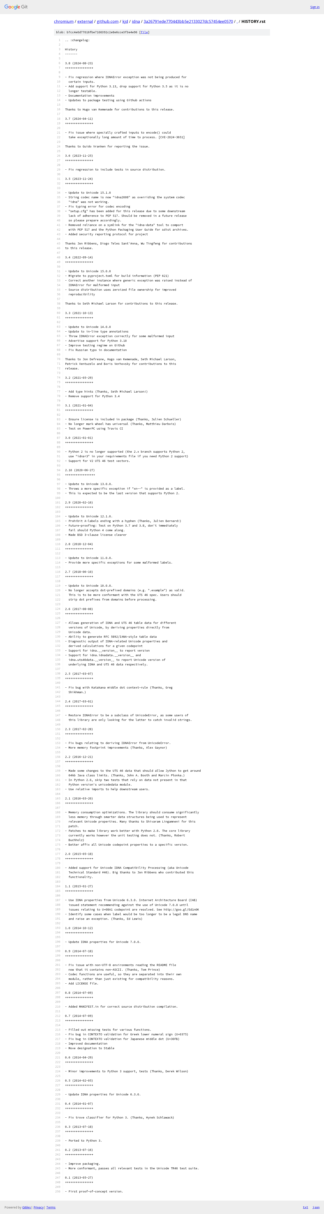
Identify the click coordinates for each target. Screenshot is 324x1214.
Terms (51, 1207)
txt (305, 1207)
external (85, 21)
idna (136, 21)
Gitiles (26, 1207)
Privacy (39, 1207)
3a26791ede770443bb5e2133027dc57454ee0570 (188, 21)
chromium (64, 21)
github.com (108, 21)
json (316, 1207)
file (144, 32)
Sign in (315, 7)
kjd (125, 21)
